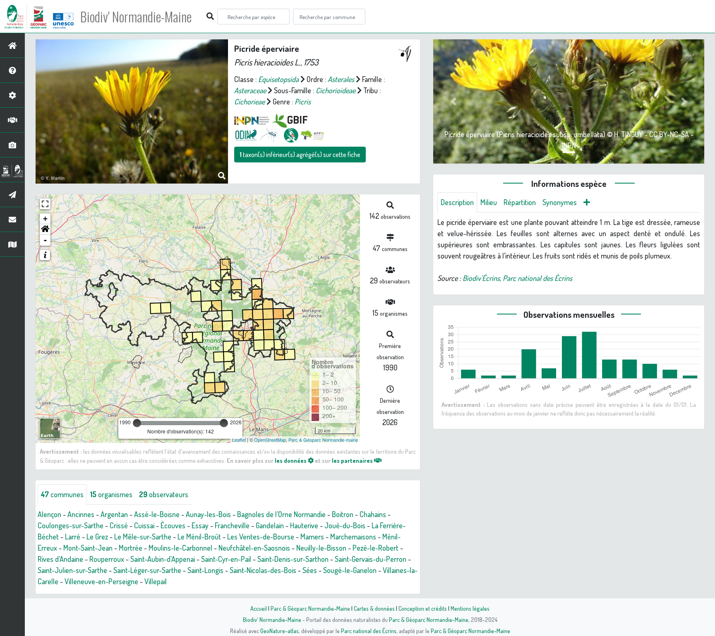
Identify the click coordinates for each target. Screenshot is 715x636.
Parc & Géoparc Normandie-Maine (310, 608)
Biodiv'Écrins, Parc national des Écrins (517, 278)
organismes (111, 494)
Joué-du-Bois (344, 525)
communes (62, 494)
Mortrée (130, 547)
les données (291, 460)
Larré (72, 536)
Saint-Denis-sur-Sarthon (293, 558)
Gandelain (270, 525)
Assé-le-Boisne (157, 514)
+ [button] (45, 218)
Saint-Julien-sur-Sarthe (72, 570)
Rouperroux (106, 558)
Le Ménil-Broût (199, 536)
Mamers (312, 536)
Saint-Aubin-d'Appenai (162, 558)
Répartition (520, 202)
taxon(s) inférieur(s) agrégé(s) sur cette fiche (300, 154)
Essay (200, 525)
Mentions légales (470, 608)
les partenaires (353, 460)
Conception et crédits (422, 608)
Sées (309, 570)
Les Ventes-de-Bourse (260, 536)
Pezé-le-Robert (375, 547)
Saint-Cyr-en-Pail (226, 558)
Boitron (342, 514)
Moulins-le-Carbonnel (180, 547)
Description (457, 202)
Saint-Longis (205, 570)
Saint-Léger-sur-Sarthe (147, 570)
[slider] (137, 423)
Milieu (488, 202)
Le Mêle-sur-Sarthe (142, 536)
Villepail (155, 581)
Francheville (232, 525)
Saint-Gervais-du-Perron (370, 558)
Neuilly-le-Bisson (321, 547)
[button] (45, 229)
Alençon (49, 514)
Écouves (173, 525)
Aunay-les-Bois (208, 514)
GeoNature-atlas (279, 630)
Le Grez (97, 536)
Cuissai (144, 525)
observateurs (163, 494)
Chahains (373, 514)
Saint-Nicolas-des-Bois (263, 570)
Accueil (258, 608)
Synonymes (559, 202)
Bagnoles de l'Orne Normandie (281, 514)
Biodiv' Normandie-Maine (136, 16)
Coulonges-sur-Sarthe (70, 525)
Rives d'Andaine (60, 558)
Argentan (114, 514)
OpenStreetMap (270, 439)
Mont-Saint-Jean (88, 547)
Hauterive (304, 525)
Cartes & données (374, 608)
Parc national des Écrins (368, 630)
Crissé (119, 525)
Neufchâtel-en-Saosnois (254, 547)
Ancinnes (80, 514)
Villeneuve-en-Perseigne (101, 581)
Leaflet (239, 439)
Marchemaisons (353, 536)
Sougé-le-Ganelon (350, 570)
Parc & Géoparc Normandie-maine (323, 439)
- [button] (45, 240)
